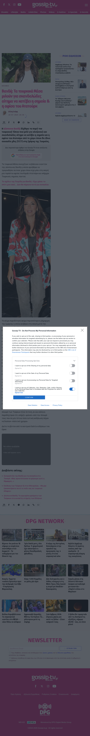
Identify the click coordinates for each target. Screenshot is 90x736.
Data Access (45, 405)
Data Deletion (32, 405)
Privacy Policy (57, 405)
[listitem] (45, 361)
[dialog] (45, 368)
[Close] (83, 331)
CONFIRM (29, 397)
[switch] (72, 365)
